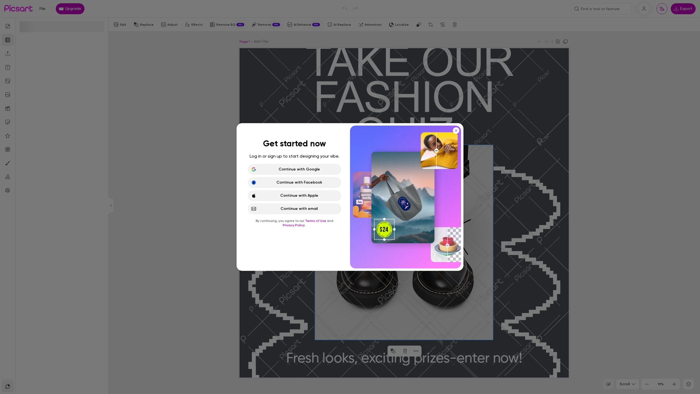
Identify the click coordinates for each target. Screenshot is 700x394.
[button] (350, 197)
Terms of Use (316, 221)
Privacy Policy (294, 225)
